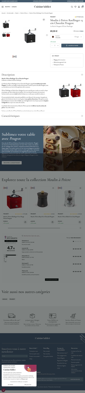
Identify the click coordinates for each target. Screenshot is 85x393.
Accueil (3, 13)
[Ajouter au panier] (25, 222)
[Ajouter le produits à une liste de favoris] (26, 188)
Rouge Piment (41, 111)
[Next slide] (47, 35)
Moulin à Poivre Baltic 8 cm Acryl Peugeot (69, 217)
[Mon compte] (79, 7)
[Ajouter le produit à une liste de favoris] (43, 19)
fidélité (81, 31)
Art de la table (10, 13)
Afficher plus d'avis (51, 279)
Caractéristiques (11, 116)
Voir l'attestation (11, 241)
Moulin (16, 13)
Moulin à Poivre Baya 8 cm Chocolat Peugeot (42, 217)
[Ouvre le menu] (2, 7)
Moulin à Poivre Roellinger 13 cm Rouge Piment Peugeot (13, 217)
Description (8, 74)
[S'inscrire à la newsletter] (27, 356)
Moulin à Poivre (23, 13)
